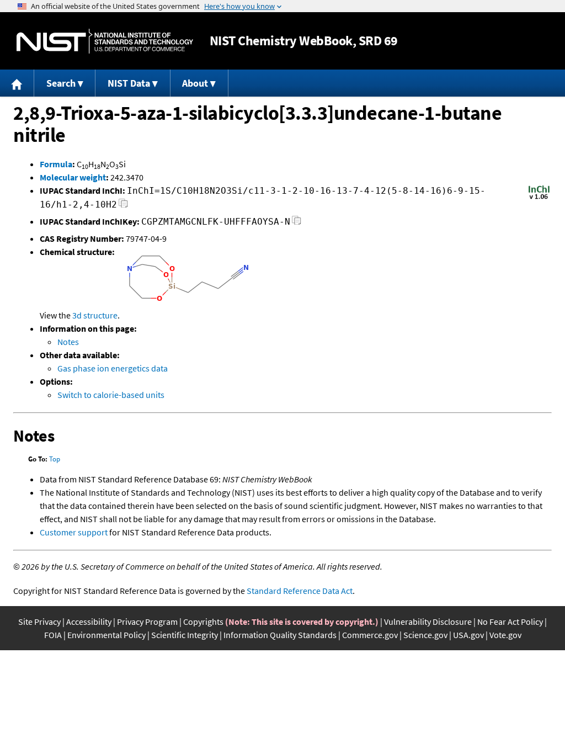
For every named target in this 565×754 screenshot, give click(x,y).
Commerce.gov (370, 634)
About (195, 83)
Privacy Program (147, 621)
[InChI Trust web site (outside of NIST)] (539, 198)
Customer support (74, 532)
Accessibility (88, 621)
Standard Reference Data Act (300, 590)
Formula (56, 163)
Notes (68, 341)
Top (54, 459)
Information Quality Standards (280, 634)
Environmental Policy (106, 634)
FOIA (53, 634)
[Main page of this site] (17, 83)
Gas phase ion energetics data (112, 368)
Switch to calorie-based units (110, 394)
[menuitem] (17, 83)
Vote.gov (505, 634)
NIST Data (129, 83)
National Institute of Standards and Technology (105, 41)
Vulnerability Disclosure (428, 621)
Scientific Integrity (184, 634)
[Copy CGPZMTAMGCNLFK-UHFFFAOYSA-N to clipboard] (296, 223)
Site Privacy (39, 621)
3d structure (95, 315)
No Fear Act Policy (510, 621)
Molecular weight (73, 177)
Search (61, 83)
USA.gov (468, 634)
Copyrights (203, 621)
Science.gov (425, 634)
